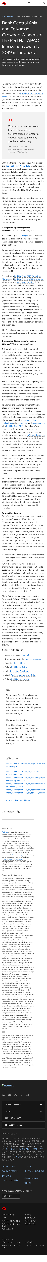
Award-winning (17, 855)
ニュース (27, 1166)
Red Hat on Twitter (19, 667)
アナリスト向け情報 (10, 1180)
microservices (38, 423)
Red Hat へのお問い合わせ (11, 1221)
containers (23, 423)
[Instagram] (27, 1096)
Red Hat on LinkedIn (20, 679)
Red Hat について (9, 1166)
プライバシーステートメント (12, 1242)
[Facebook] (15, 1096)
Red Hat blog (19, 663)
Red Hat (25, 655)
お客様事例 (6, 1176)
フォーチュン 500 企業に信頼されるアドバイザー (25, 1149)
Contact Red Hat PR (16, 800)
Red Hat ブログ (30, 1221)
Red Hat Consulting (25, 282)
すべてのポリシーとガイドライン (12, 1246)
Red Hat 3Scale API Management (29, 279)
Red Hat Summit (7, 1229)
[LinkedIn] (3, 1096)
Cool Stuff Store (30, 1224)
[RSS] (18, 811)
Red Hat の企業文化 (9, 1171)
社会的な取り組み (31, 1178)
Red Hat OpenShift (14, 426)
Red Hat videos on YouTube (23, 675)
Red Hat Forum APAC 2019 (18, 166)
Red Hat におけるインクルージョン (12, 1225)
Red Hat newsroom (33, 659)
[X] (21, 1096)
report (24, 235)
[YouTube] (9, 1096)
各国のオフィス (30, 1218)
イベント (5, 1218)
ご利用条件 (29, 1242)
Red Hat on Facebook (19, 671)
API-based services (35, 435)
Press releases (7, 16)
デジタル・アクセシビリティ (35, 1245)
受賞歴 (18, 1157)
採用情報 (27, 1183)
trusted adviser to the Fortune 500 (14, 859)
